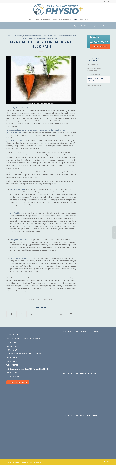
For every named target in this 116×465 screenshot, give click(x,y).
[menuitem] (30, 19)
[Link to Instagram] (108, 1)
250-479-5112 (11, 358)
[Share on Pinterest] (41, 314)
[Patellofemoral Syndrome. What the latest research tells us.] (114, 232)
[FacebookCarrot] (41, 80)
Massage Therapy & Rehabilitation (94, 69)
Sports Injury (28, 38)
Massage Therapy (30, 36)
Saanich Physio (49, 299)
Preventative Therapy (59, 36)
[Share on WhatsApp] (31, 314)
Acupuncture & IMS (93, 64)
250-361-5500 (11, 373)
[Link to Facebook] (104, 1)
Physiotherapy (43, 36)
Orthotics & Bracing (93, 74)
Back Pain (10, 36)
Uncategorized (53, 38)
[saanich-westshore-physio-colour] (58, 10)
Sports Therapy (40, 38)
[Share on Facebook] (11, 314)
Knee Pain (18, 36)
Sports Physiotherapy (94, 85)
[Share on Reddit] (61, 314)
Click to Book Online (100, 47)
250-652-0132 (11, 342)
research (72, 36)
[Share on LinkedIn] (51, 314)
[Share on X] (21, 314)
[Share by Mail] (71, 314)
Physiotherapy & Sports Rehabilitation (95, 79)
